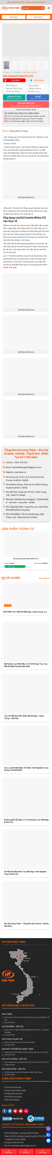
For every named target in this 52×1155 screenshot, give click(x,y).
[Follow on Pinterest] (15, 1111)
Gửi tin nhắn (39, 80)
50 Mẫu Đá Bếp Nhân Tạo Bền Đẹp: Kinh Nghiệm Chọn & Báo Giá (25, 872)
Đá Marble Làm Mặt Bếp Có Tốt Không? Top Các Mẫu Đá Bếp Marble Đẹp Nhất (26, 665)
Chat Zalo (11, 566)
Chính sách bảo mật (13, 1087)
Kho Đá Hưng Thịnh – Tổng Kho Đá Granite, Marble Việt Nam (26, 924)
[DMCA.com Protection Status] (13, 1118)
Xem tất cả (44, 578)
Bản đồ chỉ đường (12, 1100)
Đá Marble (14, 17)
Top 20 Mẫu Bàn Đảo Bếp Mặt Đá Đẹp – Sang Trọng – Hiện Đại (24, 717)
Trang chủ (7, 72)
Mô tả (5, 131)
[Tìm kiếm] (43, 8)
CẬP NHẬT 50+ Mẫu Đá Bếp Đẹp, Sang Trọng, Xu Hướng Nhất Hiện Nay (24, 611)
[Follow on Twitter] (9, 1111)
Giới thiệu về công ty (14, 1096)
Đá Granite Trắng (29, 72)
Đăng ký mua (14, 97)
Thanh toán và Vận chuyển (16, 1090)
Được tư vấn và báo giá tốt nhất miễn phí (26, 106)
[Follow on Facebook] (4, 1111)
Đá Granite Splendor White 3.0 (26, 558)
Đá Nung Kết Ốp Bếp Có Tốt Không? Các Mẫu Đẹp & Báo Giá (26, 820)
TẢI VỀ (37, 97)
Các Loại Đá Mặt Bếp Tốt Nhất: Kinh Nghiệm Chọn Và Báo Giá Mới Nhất (26, 769)
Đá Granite (38, 17)
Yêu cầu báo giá (26, 103)
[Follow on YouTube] (20, 1111)
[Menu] (48, 8)
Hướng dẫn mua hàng (18, 131)
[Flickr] (26, 1111)
